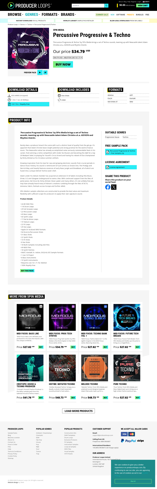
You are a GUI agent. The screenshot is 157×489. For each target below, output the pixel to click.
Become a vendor (14, 438)
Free (147, 15)
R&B (37, 447)
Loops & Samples (70, 447)
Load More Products (79, 411)
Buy (41, 347)
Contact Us (11, 442)
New (112, 15)
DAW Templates (69, 435)
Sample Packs (12, 433)
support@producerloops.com (103, 435)
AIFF (131, 95)
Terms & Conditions (14, 451)
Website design (13, 482)
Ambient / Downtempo (44, 433)
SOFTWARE (120, 15)
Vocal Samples (69, 451)
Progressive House (112, 137)
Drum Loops (68, 438)
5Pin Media (58, 30)
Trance (38, 451)
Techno (125, 137)
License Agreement (117, 167)
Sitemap (10, 458)
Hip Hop (39, 440)
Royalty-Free (25, 104)
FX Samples (68, 442)
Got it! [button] (133, 481)
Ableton (111, 95)
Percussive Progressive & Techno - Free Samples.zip (122, 152)
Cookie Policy (12, 456)
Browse (14, 14)
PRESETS (130, 15)
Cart (143, 5)
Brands (67, 14)
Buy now (63, 64)
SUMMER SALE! (102, 15)
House (38, 442)
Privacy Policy (12, 454)
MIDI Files (67, 449)
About (121, 2)
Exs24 (110, 98)
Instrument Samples (71, 444)
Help (128, 2)
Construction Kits (70, 433)
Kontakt (133, 98)
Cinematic (39, 435)
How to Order (12, 444)
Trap (37, 454)
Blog (125, 2)
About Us (11, 440)
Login (139, 2)
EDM (37, 438)
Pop (37, 444)
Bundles (139, 15)
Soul (37, 449)
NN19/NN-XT (113, 102)
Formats (49, 14)
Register (134, 2)
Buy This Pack (27, 271)
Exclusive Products (70, 440)
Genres (31, 14)
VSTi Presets (68, 454)
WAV (131, 102)
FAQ (9, 447)
